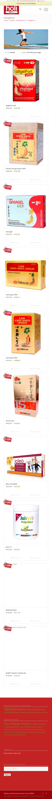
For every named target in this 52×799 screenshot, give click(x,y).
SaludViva (22, 735)
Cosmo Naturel (37, 727)
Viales (45, 712)
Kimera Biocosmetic (25, 729)
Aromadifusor (9, 712)
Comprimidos (38, 709)
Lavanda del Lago (16, 727)
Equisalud (7, 732)
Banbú (26, 732)
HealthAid (27, 727)
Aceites (21, 709)
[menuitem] (39, 9)
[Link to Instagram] (46, 793)
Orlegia (43, 732)
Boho (34, 729)
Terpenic (26, 723)
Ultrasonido (24, 712)
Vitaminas (39, 712)
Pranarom (14, 732)
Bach (41, 724)
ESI (45, 724)
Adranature (14, 729)
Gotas (29, 709)
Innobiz (6, 729)
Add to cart (16, 116)
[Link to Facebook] (43, 793)
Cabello (32, 712)
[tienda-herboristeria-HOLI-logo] (21, 9)
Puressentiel (14, 735)
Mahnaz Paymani (34, 732)
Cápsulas (10, 709)
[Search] (39, 9)
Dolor (17, 712)
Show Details (36, 116)
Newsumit (39, 729)
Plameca (7, 735)
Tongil (6, 727)
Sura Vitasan (12, 724)
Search (7, 775)
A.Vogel (20, 732)
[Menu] (44, 9)
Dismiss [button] (32, 3)
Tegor (35, 723)
